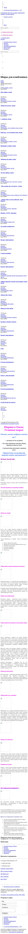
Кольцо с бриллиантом (7, 266)
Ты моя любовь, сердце (7, 172)
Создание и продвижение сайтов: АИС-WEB (13, 894)
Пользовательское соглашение (12, 886)
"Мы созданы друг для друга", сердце (11, 186)
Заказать (3, 98)
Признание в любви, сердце (8, 146)
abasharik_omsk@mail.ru (7, 868)
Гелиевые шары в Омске (10, 42)
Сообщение (5, 907)
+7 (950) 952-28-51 (7, 35)
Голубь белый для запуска (8, 402)
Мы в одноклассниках (6, 871)
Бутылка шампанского (7, 362)
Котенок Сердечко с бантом (8, 321)
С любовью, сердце (6, 119)
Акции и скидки (8, 17)
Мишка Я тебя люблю (7, 308)
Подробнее (3, 99)
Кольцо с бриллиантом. (7, 240)
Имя (3, 901)
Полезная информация (10, 46)
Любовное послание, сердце (8, 159)
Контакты (6, 49)
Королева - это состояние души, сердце (11, 132)
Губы (2, 348)
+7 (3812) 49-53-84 (7, 32)
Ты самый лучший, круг (7, 226)
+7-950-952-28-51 (5, 38)
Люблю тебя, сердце (6, 295)
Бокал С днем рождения (7, 375)
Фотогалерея (7, 47)
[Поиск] (1, 53)
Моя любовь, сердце (6, 92)
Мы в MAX (4, 879)
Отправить (4, 913)
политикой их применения (16, 932)
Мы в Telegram (4, 876)
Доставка (6, 44)
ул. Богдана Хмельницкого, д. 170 (13, 10)
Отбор (2, 82)
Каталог (3, 39)
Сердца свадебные (6, 253)
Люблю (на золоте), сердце (8, 105)
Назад (2, 80)
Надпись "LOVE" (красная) (8, 213)
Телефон (4, 904)
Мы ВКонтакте (5, 874)
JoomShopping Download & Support (10, 423)
